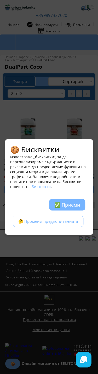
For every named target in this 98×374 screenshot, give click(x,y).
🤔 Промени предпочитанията (48, 221)
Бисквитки (41, 186)
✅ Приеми (67, 205)
